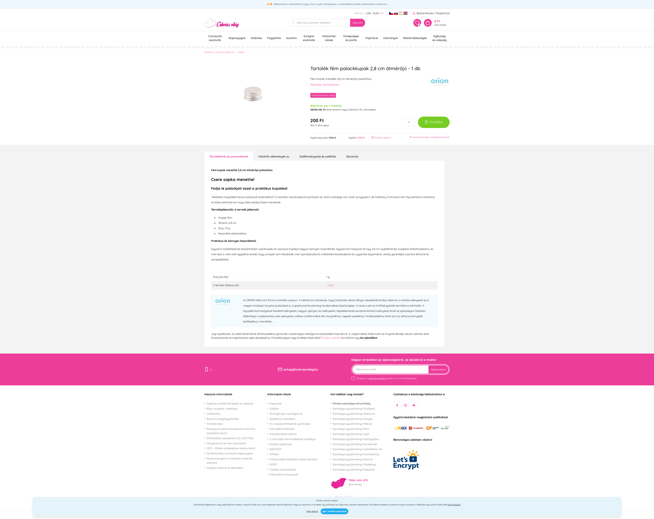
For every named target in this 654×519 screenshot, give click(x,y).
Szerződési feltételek (282, 428)
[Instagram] (405, 405)
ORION (361, 137)
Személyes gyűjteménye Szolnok (353, 459)
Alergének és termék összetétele (226, 443)
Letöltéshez (213, 413)
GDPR (273, 464)
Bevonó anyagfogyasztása (223, 418)
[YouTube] (414, 405)
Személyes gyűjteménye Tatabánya (354, 464)
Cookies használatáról (283, 469)
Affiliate (274, 454)
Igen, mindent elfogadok (334, 511)
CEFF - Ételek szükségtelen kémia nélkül (231, 448)
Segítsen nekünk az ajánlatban (225, 467)
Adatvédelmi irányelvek (284, 474)
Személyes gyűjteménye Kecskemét (355, 444)
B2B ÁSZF (276, 449)
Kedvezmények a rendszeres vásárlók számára (229, 460)
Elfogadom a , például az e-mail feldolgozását (386, 378)
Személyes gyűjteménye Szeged (352, 418)
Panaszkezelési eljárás (283, 434)
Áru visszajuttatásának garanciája (290, 423)
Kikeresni (358, 22)
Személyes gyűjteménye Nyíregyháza (356, 439)
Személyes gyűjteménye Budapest (354, 408)
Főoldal (208, 52)
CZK (368, 13)
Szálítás (274, 408)
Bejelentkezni (438, 369)
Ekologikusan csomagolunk (286, 413)
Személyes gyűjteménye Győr (351, 434)
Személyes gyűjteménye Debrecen (354, 413)
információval (453, 504)
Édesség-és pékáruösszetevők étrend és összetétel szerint (231, 431)
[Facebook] (397, 405)
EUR (376, 13)
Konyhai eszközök (224, 52)
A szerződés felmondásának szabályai (292, 439)
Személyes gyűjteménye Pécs (351, 428)
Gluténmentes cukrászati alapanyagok (230, 453)
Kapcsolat (276, 403)
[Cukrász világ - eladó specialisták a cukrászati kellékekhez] (221, 23)
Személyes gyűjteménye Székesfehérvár (357, 449)
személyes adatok (377, 378)
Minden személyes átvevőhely (351, 403)
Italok (241, 52)
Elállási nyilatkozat (281, 444)
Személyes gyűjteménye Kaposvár (354, 469)
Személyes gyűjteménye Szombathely (356, 454)
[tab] (228, 156)
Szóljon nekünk (331, 337)
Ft (382, 13)
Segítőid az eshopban (282, 418)
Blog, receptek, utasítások (222, 408)
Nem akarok (312, 511)
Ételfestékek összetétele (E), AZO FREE (230, 438)
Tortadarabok (215, 423)
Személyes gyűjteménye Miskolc (352, 423)
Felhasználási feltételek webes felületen (294, 459)
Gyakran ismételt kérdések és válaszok (230, 403)
